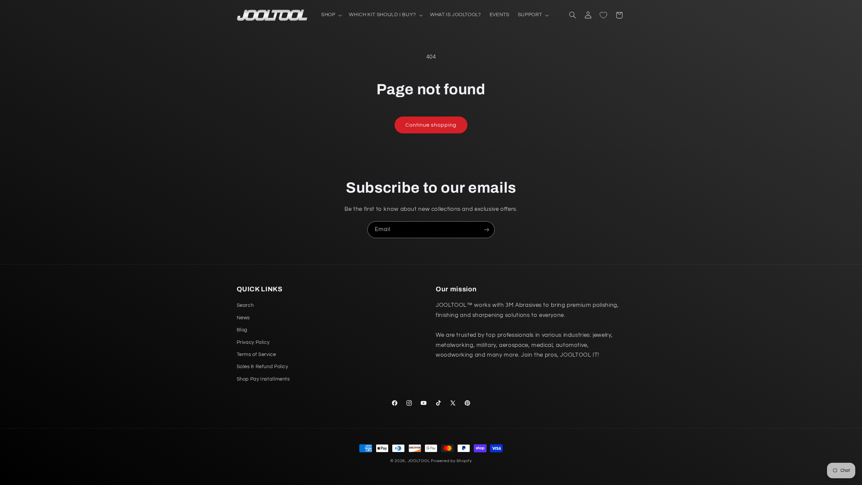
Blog (242, 329)
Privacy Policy (253, 342)
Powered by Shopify (451, 461)
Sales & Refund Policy (262, 366)
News (243, 317)
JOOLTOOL (419, 461)
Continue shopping (431, 125)
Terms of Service (256, 354)
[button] (330, 15)
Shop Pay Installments (263, 379)
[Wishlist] (603, 15)
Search (245, 305)
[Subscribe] (486, 229)
